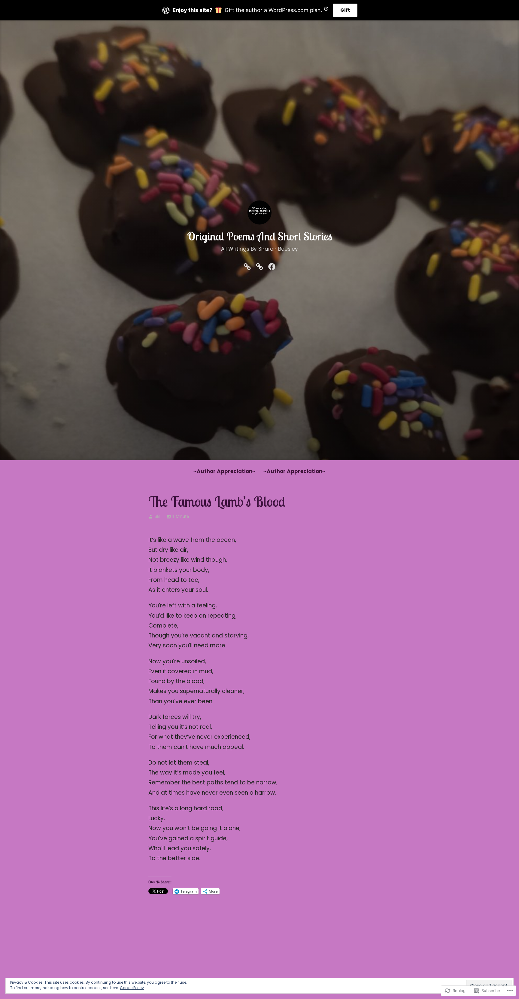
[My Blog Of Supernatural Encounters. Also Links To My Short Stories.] (259, 266)
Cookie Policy (132, 987)
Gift (345, 10)
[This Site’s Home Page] (247, 266)
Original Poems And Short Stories (259, 236)
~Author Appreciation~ (224, 471)
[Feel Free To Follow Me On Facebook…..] (272, 266)
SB (157, 516)
